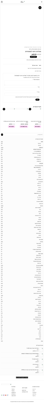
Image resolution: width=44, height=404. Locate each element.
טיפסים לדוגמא (38, 299)
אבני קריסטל (38, 267)
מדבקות (41, 205)
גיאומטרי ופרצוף (38, 207)
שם (38, 86)
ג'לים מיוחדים (40, 181)
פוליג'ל (40, 175)
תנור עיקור (39, 263)
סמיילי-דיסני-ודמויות (37, 227)
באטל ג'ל (39, 155)
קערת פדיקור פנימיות (37, 293)
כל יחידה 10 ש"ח (38, 215)
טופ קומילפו (39, 161)
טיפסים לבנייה (38, 171)
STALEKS (41, 163)
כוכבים (39, 211)
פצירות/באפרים (38, 317)
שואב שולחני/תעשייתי (37, 261)
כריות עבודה (39, 305)
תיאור (40, 65)
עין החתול (39, 199)
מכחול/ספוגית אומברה (37, 249)
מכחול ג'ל (39, 245)
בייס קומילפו (39, 159)
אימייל (38, 92)
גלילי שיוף (39, 329)
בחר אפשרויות (24, 126)
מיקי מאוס (39, 221)
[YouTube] (5, 395)
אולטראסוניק (38, 255)
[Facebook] (7, 395)
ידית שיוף (39, 289)
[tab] (40, 65)
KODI (42, 141)
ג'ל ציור (39, 187)
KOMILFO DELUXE (37, 149)
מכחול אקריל (38, 243)
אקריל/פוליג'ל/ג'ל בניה (39, 165)
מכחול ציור (39, 247)
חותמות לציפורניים (40, 201)
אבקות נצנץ (38, 269)
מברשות (39, 307)
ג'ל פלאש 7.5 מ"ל (40, 179)
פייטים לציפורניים (38, 275)
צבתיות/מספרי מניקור (37, 319)
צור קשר (34, 395)
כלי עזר (39, 301)
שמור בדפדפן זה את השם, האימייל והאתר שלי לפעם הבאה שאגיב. (27, 96)
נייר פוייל (39, 273)
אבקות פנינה (38, 271)
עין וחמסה (39, 229)
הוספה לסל (33, 56)
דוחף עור (39, 297)
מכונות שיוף (41, 239)
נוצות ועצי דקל (38, 225)
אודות (34, 390)
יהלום (40, 331)
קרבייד (40, 335)
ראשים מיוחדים (38, 338)
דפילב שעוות (14, 395)
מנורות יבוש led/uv (39, 281)
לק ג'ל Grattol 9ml (37, 193)
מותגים (39, 219)
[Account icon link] (1, 7)
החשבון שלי (34, 392)
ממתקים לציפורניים (39, 265)
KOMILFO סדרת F (37, 151)
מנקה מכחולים (38, 251)
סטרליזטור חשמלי (38, 259)
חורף (40, 209)
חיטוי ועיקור (41, 203)
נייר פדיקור (39, 291)
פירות (40, 231)
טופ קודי (39, 145)
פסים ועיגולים (38, 233)
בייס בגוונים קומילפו (37, 157)
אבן (40, 327)
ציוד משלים (41, 295)
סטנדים (39, 313)
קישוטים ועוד (39, 279)
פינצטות (39, 315)
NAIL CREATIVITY (37, 167)
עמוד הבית (39, 47)
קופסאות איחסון (38, 321)
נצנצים (39, 195)
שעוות (42, 341)
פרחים (40, 235)
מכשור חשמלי (40, 253)
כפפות (40, 303)
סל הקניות (34, 394)
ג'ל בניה (39, 169)
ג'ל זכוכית (39, 183)
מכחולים (39, 173)
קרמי (40, 336)
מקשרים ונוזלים (40, 283)
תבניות (39, 177)
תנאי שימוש (24, 390)
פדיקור (42, 285)
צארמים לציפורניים (37, 277)
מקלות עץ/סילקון (38, 309)
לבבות (40, 217)
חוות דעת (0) (35, 65)
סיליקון (40, 333)
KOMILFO (41, 147)
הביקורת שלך (36, 79)
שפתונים (39, 323)
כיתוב (40, 213)
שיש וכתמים (39, 237)
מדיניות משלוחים (25, 391)
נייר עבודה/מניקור (38, 311)
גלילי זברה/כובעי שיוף (37, 287)
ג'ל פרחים (39, 185)
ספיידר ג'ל (39, 197)
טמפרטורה (39, 191)
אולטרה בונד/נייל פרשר (37, 153)
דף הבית (34, 389)
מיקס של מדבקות (38, 223)
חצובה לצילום (38, 257)
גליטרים (39, 189)
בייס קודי (39, 143)
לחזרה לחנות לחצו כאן (22, 377)
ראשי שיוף (41, 325)
